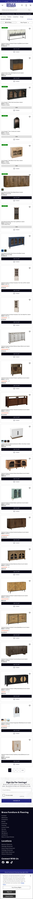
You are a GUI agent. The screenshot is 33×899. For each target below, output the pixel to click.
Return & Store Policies (8, 837)
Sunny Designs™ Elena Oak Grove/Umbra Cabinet (12, 102)
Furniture (9, 16)
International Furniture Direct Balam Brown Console (12, 192)
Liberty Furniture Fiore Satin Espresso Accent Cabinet (12, 72)
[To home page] (11, 5)
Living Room (15, 16)
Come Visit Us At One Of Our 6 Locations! (17, 1)
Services (4, 829)
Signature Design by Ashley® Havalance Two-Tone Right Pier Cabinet (15, 314)
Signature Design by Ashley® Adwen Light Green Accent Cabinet (14, 502)
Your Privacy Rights (16, 887)
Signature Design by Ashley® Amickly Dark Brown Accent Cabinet (15, 532)
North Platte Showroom (8, 852)
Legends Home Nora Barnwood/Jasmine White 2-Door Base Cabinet (15, 443)
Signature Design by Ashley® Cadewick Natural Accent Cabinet (14, 595)
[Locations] (22, 5)
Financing (4, 823)
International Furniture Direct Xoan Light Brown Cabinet (12, 221)
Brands (3, 821)
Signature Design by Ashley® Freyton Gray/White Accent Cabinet (14, 43)
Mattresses (5, 817)
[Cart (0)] (30, 5)
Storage (21, 16)
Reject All (9, 891)
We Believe (5, 833)
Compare (17, 51)
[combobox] (24, 22)
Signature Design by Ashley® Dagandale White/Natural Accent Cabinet (16, 722)
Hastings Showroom (7, 846)
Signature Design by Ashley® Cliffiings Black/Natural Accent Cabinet (15, 688)
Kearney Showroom (7, 844)
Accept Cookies (9, 896)
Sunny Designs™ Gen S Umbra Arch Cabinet (10, 131)
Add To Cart (16, 48)
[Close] (30, 876)
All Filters (9, 22)
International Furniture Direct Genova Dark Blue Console (13, 253)
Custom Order (5, 827)
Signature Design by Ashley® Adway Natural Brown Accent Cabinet (15, 473)
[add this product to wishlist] (30, 29)
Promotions (5, 819)
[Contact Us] (26, 5)
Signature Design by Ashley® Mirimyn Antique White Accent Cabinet (15, 346)
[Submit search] (29, 10)
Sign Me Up (16, 800)
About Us (4, 831)
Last (22, 770)
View (16, 107)
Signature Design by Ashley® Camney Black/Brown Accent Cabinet (15, 627)
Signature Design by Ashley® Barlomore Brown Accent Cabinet (14, 564)
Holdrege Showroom (7, 850)
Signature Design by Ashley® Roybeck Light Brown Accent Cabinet (15, 377)
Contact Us (5, 835)
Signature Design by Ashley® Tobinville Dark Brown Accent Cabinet (15, 409)
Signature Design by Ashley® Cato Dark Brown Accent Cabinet (14, 659)
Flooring (4, 825)
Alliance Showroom (7, 854)
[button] (2, 5)
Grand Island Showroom (8, 848)
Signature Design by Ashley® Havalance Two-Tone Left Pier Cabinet (15, 282)
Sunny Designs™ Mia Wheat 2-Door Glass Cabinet (12, 160)
